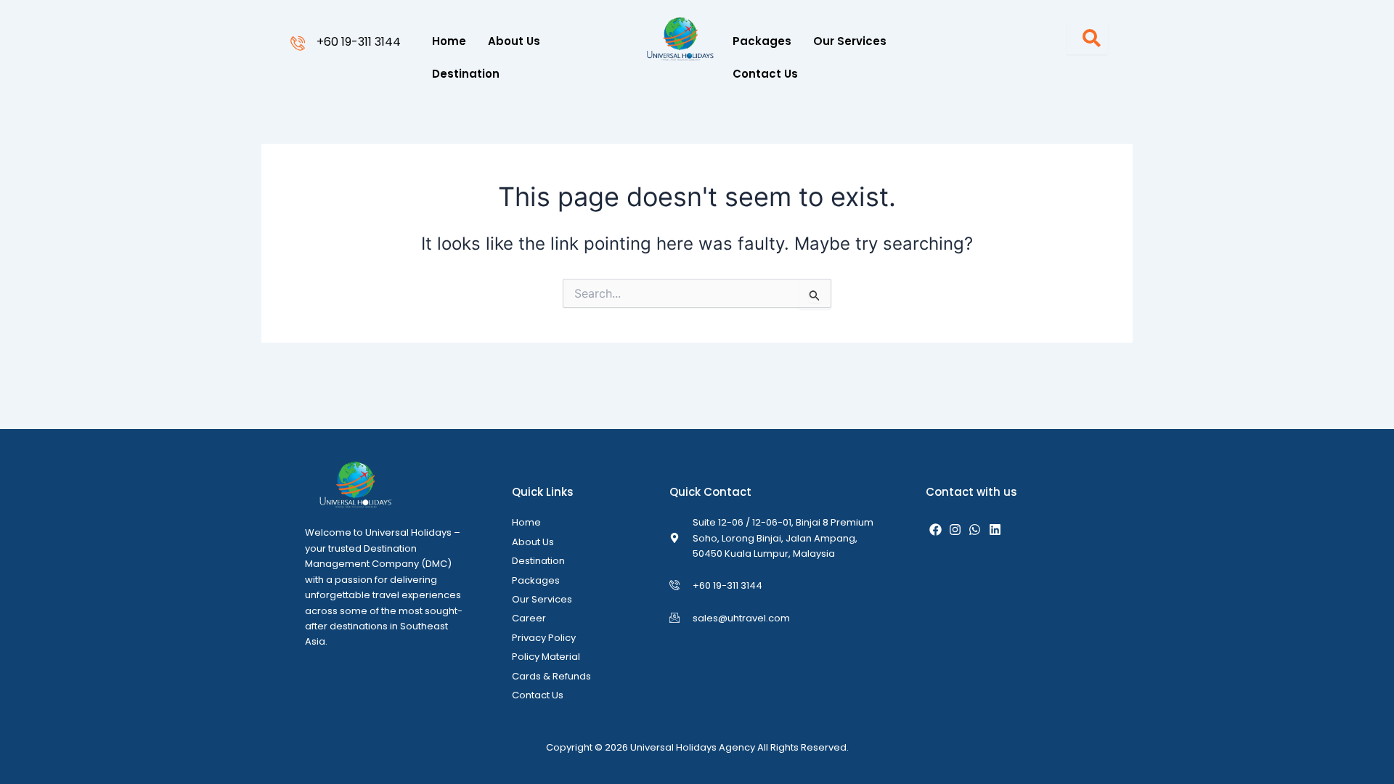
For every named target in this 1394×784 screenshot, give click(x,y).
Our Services (849, 41)
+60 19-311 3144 (359, 41)
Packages (762, 41)
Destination (466, 73)
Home (449, 41)
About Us (514, 41)
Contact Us (765, 73)
